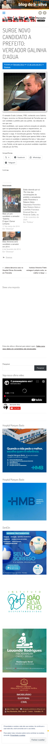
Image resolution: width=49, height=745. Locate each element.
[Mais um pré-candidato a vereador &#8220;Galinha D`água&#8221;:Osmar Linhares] (12, 200)
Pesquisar (6, 364)
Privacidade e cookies (17, 735)
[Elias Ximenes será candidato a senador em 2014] (12, 236)
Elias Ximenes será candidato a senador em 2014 (11, 244)
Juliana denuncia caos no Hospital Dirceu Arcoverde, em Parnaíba (13, 270)
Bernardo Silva (18, 64)
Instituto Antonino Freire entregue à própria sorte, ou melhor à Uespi (36, 270)
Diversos (7, 67)
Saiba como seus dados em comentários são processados (24, 347)
